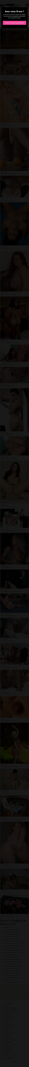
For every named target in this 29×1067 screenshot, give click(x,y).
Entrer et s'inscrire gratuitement (14, 23)
